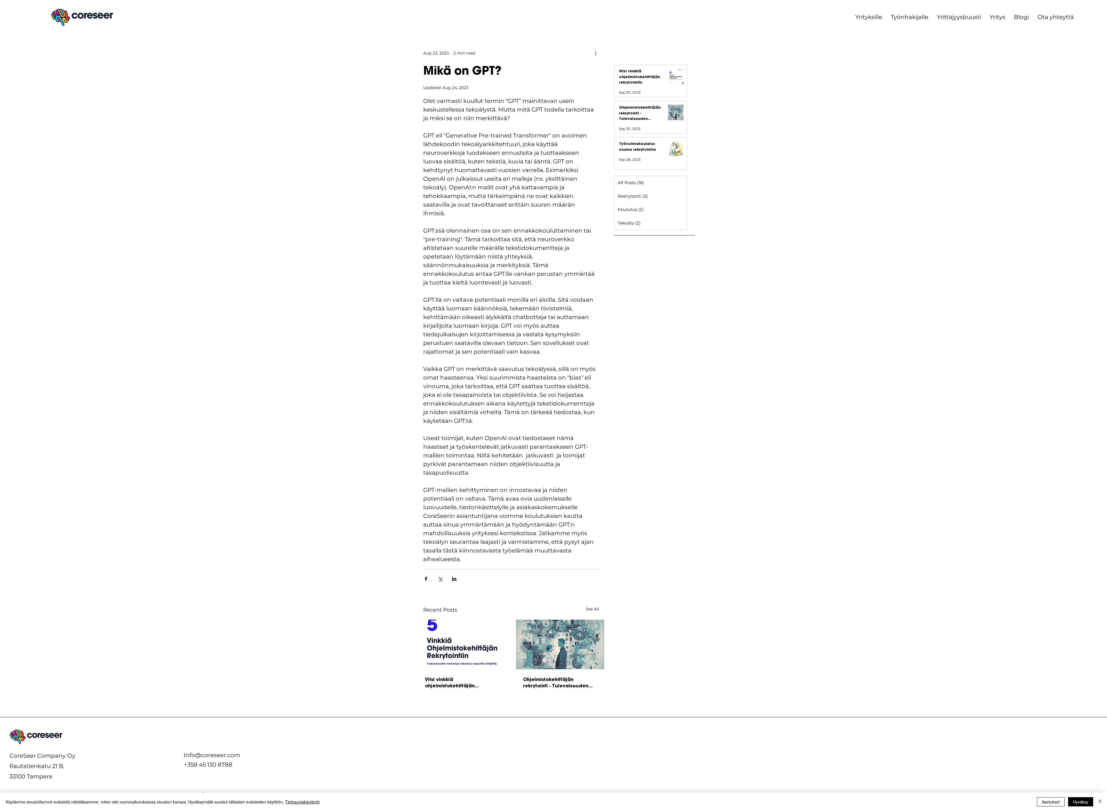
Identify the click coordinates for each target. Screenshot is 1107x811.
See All (592, 609)
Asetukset (1051, 802)
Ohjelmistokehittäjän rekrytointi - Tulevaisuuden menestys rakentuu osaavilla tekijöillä (558, 682)
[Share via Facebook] (426, 579)
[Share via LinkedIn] (454, 579)
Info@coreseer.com (212, 755)
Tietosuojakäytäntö (302, 802)
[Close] (1100, 801)
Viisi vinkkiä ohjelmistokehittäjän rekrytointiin (450, 682)
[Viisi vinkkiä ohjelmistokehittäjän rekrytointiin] (462, 644)
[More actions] (595, 53)
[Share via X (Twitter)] (440, 579)
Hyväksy (1080, 802)
